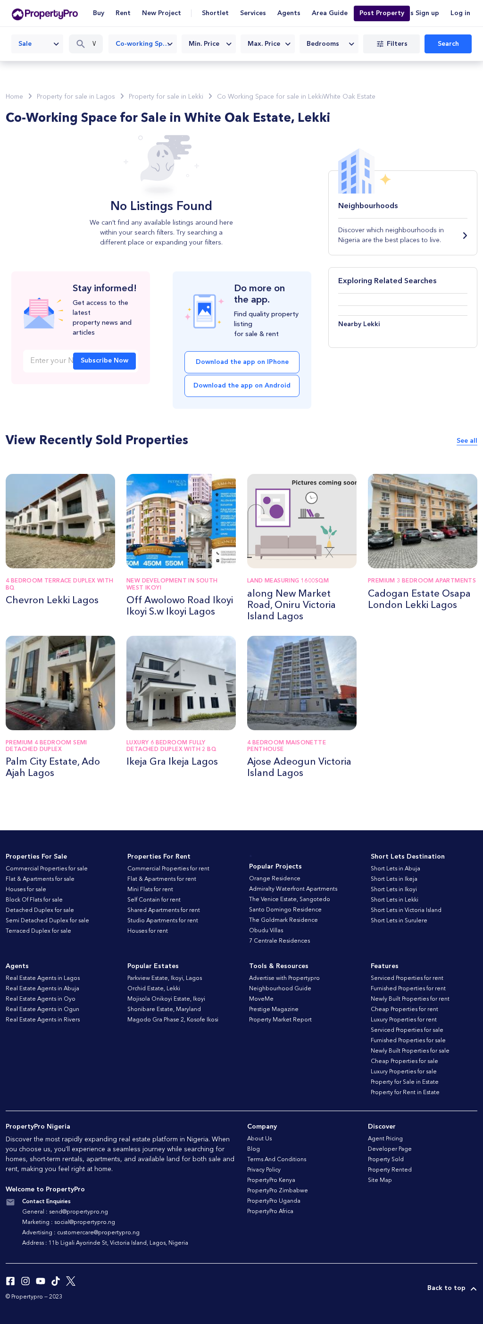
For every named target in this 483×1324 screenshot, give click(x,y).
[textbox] (209, 43)
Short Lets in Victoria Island (406, 910)
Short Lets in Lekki (394, 900)
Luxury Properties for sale (404, 1072)
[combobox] (37, 43)
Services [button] (253, 13)
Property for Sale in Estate (405, 1082)
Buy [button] (98, 13)
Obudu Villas (266, 931)
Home (14, 96)
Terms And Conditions (276, 1160)
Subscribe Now (104, 360)
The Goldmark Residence (283, 920)
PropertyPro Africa (270, 1211)
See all (467, 441)
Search (448, 44)
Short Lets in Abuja (395, 869)
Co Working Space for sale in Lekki (270, 96)
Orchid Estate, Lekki (153, 989)
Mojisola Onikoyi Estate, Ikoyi (166, 999)
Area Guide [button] (330, 13)
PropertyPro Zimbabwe (277, 1191)
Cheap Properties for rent (404, 1009)
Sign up (427, 13)
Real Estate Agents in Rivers (43, 1020)
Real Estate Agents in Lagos (43, 978)
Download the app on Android (242, 385)
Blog (253, 1149)
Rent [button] (123, 13)
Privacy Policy (264, 1170)
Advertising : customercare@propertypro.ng (81, 1233)
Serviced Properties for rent (407, 978)
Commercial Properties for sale (47, 869)
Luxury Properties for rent (404, 1020)
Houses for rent (147, 931)
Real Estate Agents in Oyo (40, 999)
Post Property (381, 13)
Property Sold (386, 1160)
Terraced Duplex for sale (38, 931)
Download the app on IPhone (242, 362)
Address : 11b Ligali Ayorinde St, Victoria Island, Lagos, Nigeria (105, 1243)
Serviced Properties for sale (407, 1030)
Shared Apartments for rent (163, 910)
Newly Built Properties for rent (410, 999)
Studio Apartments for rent (162, 921)
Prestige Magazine (274, 1009)
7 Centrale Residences (279, 941)
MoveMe (261, 999)
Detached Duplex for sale (40, 910)
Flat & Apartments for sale (40, 879)
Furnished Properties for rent (408, 989)
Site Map (380, 1180)
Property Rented (390, 1170)
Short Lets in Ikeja (394, 879)
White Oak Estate (349, 96)
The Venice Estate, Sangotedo (289, 899)
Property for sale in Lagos (76, 96)
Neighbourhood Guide (280, 989)
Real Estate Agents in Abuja (42, 989)
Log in (460, 13)
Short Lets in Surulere (399, 921)
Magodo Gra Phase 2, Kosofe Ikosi (172, 1020)
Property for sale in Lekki (166, 96)
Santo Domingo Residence (285, 910)
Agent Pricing (385, 1139)
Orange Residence (274, 879)
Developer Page (390, 1149)
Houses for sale (26, 890)
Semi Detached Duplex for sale (47, 921)
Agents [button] (288, 13)
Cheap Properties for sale (404, 1061)
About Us (259, 1139)
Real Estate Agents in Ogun (42, 1009)
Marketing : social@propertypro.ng (68, 1222)
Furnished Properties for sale (408, 1041)
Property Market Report (280, 1020)
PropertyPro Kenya (271, 1180)
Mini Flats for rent (150, 890)
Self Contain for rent (154, 900)
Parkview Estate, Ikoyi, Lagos (164, 978)
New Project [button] (161, 13)
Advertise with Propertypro (284, 978)
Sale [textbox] (25, 44)
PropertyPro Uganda (273, 1201)
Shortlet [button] (215, 13)
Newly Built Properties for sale (410, 1051)
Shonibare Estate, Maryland (164, 1009)
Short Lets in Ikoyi (394, 890)
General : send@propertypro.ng (65, 1212)
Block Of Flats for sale (34, 900)
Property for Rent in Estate (405, 1093)
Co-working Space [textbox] (145, 44)
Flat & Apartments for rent (161, 879)
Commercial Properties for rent (168, 869)
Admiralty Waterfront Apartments (293, 889)
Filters (397, 44)
